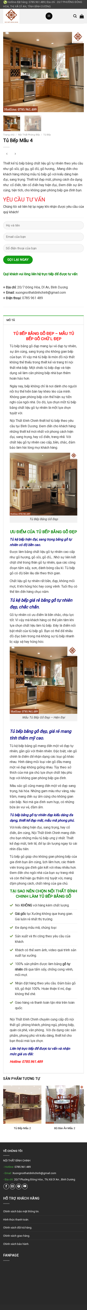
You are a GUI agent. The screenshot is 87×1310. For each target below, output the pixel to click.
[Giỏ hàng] (82, 16)
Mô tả (11, 320)
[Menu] (49, 16)
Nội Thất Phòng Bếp (29, 134)
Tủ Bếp (47, 134)
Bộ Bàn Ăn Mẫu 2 (64, 1128)
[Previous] (10, 72)
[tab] (43, 320)
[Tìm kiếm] (75, 16)
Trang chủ (8, 134)
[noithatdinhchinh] (21, 16)
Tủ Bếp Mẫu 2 (22, 1128)
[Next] (77, 72)
